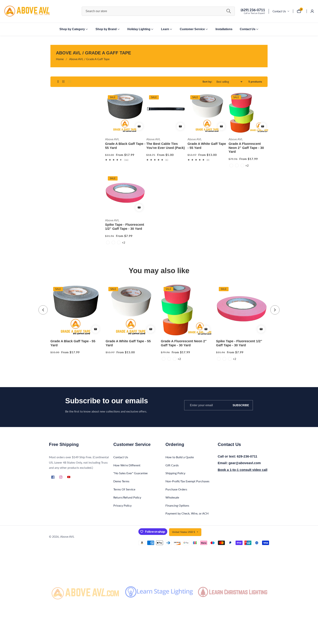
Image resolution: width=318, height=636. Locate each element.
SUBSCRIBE (241, 405)
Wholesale (172, 497)
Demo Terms (121, 481)
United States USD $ (184, 532)
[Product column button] (58, 82)
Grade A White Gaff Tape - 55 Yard (207, 146)
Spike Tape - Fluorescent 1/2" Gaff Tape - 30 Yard (124, 227)
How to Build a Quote (179, 457)
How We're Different (126, 465)
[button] (72, 29)
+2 (247, 165)
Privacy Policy (122, 505)
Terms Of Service (124, 489)
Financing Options (177, 505)
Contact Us (279, 11)
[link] (85, 592)
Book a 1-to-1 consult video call (242, 470)
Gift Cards (172, 465)
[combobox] (158, 11)
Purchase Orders (176, 489)
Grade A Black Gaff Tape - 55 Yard (125, 146)
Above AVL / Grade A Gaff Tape (89, 59)
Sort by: (207, 81)
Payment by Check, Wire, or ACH (187, 513)
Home (60, 59)
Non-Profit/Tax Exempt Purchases (187, 481)
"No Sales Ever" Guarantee (130, 473)
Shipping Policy (175, 473)
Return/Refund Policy (127, 497)
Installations (223, 29)
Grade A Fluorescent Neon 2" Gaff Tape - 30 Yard (246, 147)
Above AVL (67, 536)
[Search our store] (228, 11)
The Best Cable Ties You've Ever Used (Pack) (165, 146)
